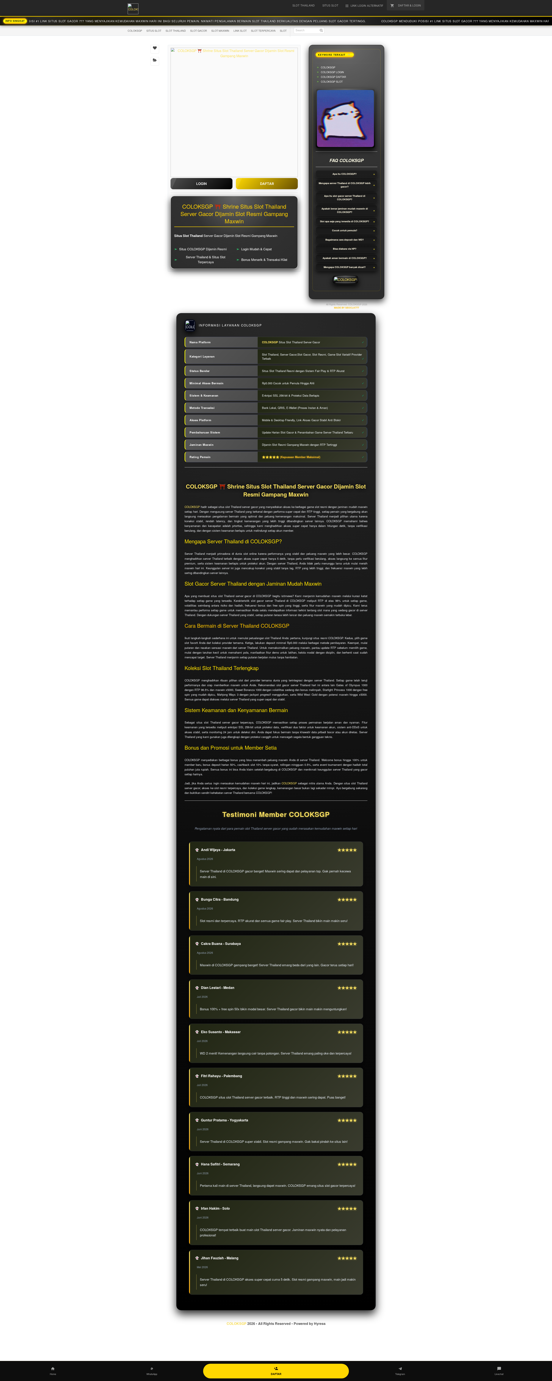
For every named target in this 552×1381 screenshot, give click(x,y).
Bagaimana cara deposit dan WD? (344, 239)
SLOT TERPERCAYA (263, 30)
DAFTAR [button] (267, 183)
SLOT (283, 30)
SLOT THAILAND (176, 30)
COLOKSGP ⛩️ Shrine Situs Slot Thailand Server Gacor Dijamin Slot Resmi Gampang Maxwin (276, 490)
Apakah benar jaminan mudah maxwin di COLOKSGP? (344, 210)
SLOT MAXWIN (220, 30)
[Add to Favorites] (155, 49)
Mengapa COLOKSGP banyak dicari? (345, 267)
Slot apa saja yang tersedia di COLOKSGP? (344, 221)
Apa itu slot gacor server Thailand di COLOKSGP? (344, 197)
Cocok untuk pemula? (344, 230)
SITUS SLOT (153, 30)
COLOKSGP (135, 30)
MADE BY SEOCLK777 (346, 307)
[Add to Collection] (155, 61)
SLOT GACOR (198, 30)
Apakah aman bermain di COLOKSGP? (345, 258)
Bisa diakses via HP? (344, 248)
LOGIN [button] (201, 183)
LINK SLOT (240, 30)
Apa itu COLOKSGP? (344, 173)
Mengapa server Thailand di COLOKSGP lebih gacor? (345, 184)
